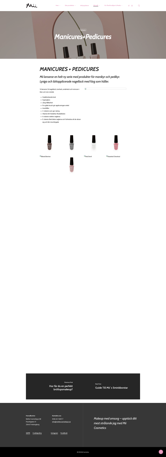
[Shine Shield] (116, 321)
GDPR (28, 433)
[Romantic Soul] (50, 187)
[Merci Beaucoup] (50, 209)
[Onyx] (94, 276)
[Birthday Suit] (72, 321)
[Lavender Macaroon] (116, 209)
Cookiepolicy (37, 433)
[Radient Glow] (72, 165)
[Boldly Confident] (94, 254)
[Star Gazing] (72, 187)
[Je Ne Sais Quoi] (72, 232)
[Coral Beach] (72, 298)
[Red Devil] (94, 165)
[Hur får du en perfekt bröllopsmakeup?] (54, 386)
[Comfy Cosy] (116, 276)
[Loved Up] (72, 209)
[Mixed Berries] (50, 165)
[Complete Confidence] (50, 298)
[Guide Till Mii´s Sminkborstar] (111, 386)
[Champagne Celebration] (116, 254)
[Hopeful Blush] (94, 232)
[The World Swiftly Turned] (116, 143)
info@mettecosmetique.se (61, 422)
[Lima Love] (94, 209)
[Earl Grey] (116, 298)
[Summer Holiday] (94, 187)
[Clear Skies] (72, 276)
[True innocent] (94, 143)
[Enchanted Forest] (50, 321)
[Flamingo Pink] (50, 254)
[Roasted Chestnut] (116, 165)
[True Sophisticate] (72, 143)
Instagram (54, 433)
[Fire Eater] (72, 254)
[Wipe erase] (50, 343)
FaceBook (64, 433)
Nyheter (83, 30)
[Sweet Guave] (116, 187)
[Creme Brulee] (94, 298)
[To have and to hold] (94, 321)
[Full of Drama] (116, 232)
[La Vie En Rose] (50, 232)
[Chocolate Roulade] (50, 276)
